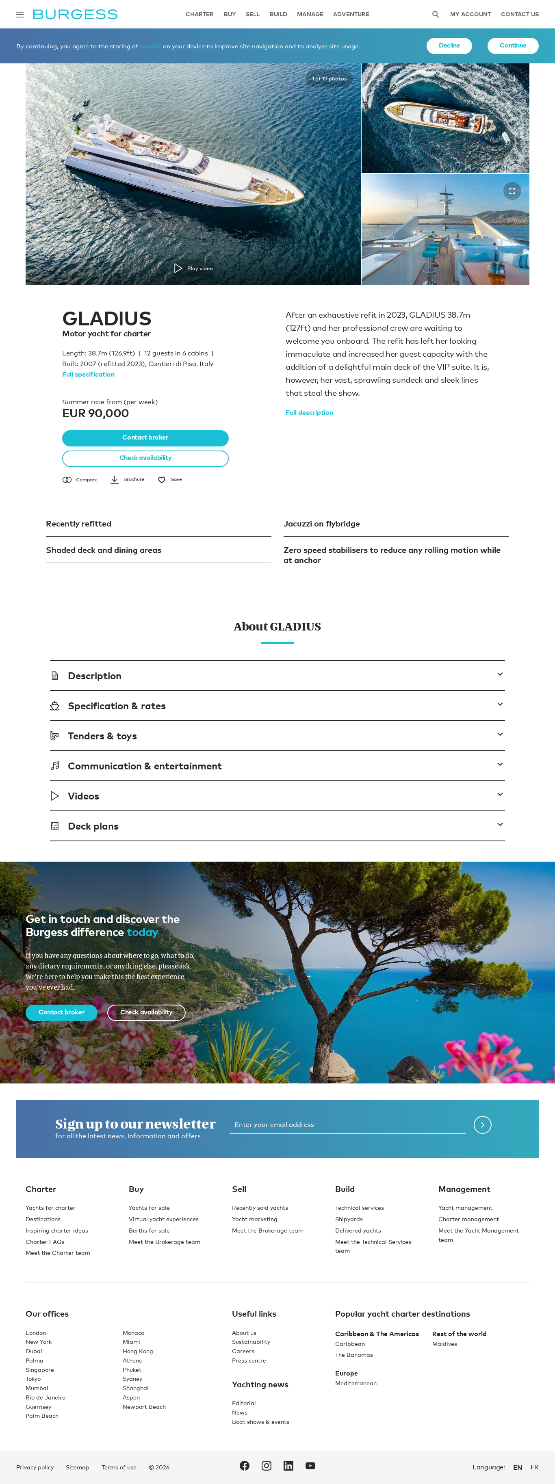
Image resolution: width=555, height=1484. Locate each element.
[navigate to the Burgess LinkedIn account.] (288, 1467)
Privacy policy (35, 1467)
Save (176, 479)
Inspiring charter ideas (57, 1230)
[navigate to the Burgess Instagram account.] (266, 1467)
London (36, 1332)
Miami (131, 1341)
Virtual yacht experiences (164, 1218)
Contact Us (520, 14)
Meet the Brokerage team (164, 1241)
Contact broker (145, 437)
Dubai (34, 1351)
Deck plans (93, 826)
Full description (309, 412)
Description (94, 675)
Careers (243, 1351)
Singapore (40, 1369)
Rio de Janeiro (45, 1397)
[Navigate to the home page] (75, 14)
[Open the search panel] (435, 14)
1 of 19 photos (329, 78)
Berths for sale (149, 1230)
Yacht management (465, 1207)
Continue (513, 45)
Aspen (131, 1397)
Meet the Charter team (58, 1252)
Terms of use (119, 1467)
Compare (87, 480)
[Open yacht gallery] (512, 78)
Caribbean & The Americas (377, 1334)
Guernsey (38, 1406)
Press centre (249, 1360)
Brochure (134, 479)
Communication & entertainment (145, 765)
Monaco (133, 1332)
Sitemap (77, 1467)
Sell (253, 14)
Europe (346, 1373)
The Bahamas (354, 1354)
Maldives (444, 1343)
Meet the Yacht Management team (478, 1235)
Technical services (359, 1207)
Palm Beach (42, 1415)
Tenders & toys (102, 735)
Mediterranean (356, 1383)
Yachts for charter (51, 1207)
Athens (132, 1360)
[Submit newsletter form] (483, 1125)
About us (244, 1332)
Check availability (145, 457)
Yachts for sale (149, 1207)
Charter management (468, 1218)
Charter (200, 14)
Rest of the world (459, 1334)
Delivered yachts (358, 1230)
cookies (150, 46)
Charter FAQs (45, 1241)
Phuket (132, 1369)
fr (535, 1467)
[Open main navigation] (20, 15)
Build (279, 14)
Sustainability (251, 1341)
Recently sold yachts (260, 1207)
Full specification (88, 374)
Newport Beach (144, 1406)
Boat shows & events (260, 1421)
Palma (34, 1360)
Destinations (43, 1218)
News (239, 1412)
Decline (449, 45)
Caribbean (350, 1343)
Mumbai (37, 1387)
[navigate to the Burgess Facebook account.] (245, 1467)
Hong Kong (138, 1351)
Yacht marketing (255, 1218)
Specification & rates (117, 705)
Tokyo (33, 1378)
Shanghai (136, 1387)
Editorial (244, 1403)
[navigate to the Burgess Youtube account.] (310, 1467)
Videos (83, 796)
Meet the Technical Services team (373, 1246)
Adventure (351, 14)
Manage (310, 14)
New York (39, 1341)
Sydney (132, 1378)
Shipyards (349, 1218)
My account (470, 14)
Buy (230, 14)
